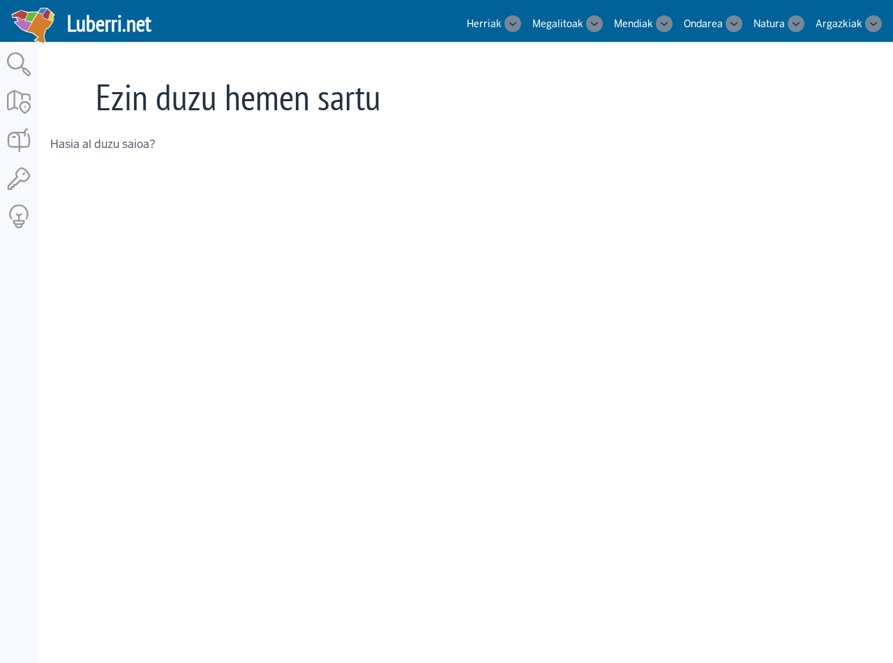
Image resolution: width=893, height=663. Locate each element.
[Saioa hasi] (19, 191)
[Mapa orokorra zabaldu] (19, 114)
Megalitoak (557, 23)
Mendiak (633, 23)
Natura (769, 23)
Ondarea (703, 23)
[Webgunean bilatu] (19, 77)
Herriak (484, 23)
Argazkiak (839, 23)
